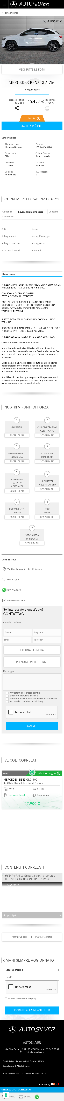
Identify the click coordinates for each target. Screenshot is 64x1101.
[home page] (36, 4)
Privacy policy (22, 1061)
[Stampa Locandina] (47, 108)
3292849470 (14, 590)
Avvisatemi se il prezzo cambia (24, 692)
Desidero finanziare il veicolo (23, 695)
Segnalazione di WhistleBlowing (16, 1066)
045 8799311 (14, 579)
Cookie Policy (8, 1061)
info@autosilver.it (16, 600)
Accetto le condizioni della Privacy (26, 701)
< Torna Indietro (10, 12)
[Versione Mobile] (4, 4)
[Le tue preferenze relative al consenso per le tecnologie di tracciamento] (6, 1095)
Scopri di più (17, 435)
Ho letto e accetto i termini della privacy (22, 999)
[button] (32, 63)
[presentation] (4, 812)
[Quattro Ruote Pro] (59, 1084)
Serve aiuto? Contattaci (16, 1089)
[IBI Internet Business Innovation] (53, 1084)
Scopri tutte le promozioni (32, 937)
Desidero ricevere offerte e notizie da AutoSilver (33, 698)
